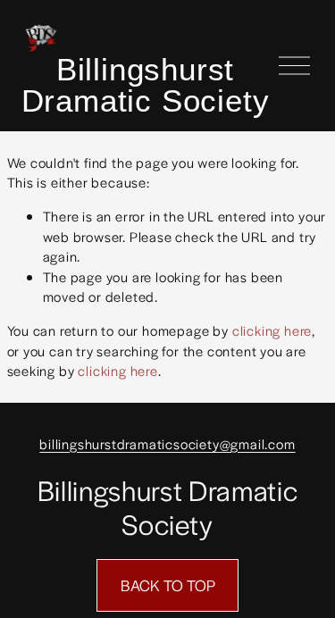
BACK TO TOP (168, 585)
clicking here (272, 330)
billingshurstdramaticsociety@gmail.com (167, 443)
